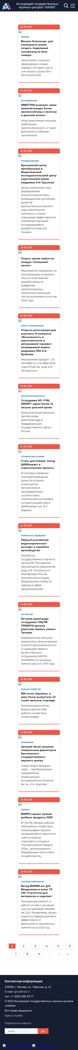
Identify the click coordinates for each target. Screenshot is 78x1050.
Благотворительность (33, 396)
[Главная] (7, 8)
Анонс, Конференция (32, 326)
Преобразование (30, 161)
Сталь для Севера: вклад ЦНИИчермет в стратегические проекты (38, 464)
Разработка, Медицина (33, 535)
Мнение (25, 37)
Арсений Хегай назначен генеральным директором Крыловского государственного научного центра (38, 753)
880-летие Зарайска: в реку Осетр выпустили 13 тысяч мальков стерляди (38, 697)
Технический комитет (32, 881)
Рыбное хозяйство (31, 689)
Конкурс (25, 809)
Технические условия (32, 456)
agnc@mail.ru (22, 991)
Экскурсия (27, 614)
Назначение (27, 742)
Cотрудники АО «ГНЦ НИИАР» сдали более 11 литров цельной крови (37, 404)
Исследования (29, 100)
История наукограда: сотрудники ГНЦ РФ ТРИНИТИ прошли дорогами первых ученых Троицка (38, 625)
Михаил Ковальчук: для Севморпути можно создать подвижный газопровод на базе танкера (37, 48)
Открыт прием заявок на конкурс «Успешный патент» (37, 262)
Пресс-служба (14, 1015)
